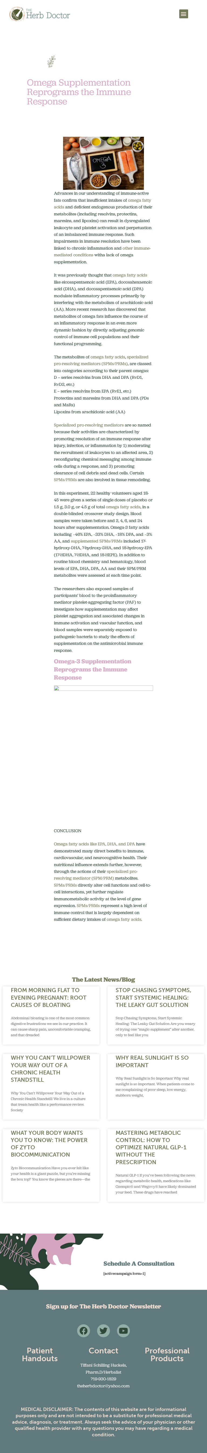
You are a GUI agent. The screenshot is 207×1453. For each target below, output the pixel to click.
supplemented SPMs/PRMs (96, 541)
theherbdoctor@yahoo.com (103, 1386)
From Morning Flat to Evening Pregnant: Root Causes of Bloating (49, 997)
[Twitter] (103, 1330)
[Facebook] (83, 1330)
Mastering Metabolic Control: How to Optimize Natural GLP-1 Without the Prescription (151, 1147)
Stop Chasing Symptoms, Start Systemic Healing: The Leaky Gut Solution (153, 997)
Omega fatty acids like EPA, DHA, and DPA (94, 844)
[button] (183, 13)
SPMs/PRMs (65, 479)
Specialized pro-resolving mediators (89, 425)
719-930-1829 (103, 1379)
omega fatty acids (130, 275)
